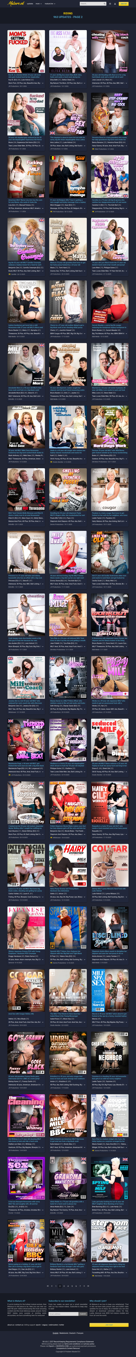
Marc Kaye (26, 518)
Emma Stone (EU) (57, 581)
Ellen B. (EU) (13, 518)
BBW (116, 334)
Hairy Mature (97, 521)
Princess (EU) (13, 581)
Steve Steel (108, 393)
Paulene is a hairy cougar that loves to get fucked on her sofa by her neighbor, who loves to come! (109, 515)
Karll (52, 455)
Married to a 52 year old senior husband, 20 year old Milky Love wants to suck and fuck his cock (108, 390)
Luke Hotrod (25, 80)
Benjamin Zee (13, 268)
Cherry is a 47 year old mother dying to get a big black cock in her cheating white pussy (67, 326)
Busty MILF (12, 271)
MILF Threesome (14, 459)
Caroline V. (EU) (98, 205)
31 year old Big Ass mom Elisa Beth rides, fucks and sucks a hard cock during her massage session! (66, 77)
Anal (110, 146)
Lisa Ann (11, 205)
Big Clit (73, 334)
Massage (53, 208)
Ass (24, 83)
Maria (52, 268)
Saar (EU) (68, 205)
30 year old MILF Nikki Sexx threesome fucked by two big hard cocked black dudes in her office (25, 452)
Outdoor (95, 459)
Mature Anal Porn (15, 521)
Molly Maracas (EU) (41, 518)
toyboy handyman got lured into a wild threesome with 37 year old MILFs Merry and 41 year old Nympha (25, 327)
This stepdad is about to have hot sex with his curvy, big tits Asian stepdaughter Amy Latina (67, 138)
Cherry (52, 330)
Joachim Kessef (65, 330)
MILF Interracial (14, 396)
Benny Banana (97, 142)
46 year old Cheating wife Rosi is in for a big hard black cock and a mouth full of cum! (109, 76)
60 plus (105, 146)
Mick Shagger (55, 205)
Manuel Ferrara (25, 205)
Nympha (34, 330)
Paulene (109, 518)
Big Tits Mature (98, 334)
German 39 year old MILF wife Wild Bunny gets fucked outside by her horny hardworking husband (109, 452)
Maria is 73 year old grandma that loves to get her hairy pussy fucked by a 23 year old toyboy (67, 265)
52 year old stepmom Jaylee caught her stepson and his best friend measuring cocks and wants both (67, 390)
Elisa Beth (54, 80)
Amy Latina (54, 142)
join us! (124, 4)
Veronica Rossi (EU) (114, 142)
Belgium (76, 208)
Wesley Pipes (40, 455)
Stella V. (61, 455)
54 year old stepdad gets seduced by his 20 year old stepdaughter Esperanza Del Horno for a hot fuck (25, 139)
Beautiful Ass (32, 83)
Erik (65, 393)
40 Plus (109, 83)
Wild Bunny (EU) (106, 455)
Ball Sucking (79, 146)
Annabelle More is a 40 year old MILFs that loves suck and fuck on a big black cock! (24, 389)
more (39, 4)
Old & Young (55, 459)
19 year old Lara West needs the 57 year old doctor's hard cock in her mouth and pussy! (109, 264)
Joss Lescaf (96, 80)
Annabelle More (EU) (16, 393)
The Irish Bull (113, 205)
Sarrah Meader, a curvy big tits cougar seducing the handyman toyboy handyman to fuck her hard (109, 327)
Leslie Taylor (97, 518)
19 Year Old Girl (115, 271)
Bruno (10, 142)
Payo (69, 518)
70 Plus (106, 208)
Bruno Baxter (13, 330)
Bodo (94, 455)
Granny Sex (54, 271)
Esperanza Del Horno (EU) (27, 142)
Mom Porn (12, 83)
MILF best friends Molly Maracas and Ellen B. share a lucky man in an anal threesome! (25, 514)
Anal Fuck (116, 146)
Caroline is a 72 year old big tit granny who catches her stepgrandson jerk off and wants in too (109, 202)
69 (72, 208)
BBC (118, 83)
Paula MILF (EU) (56, 518)
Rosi (107, 80)
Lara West (96, 268)
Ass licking (113, 521)
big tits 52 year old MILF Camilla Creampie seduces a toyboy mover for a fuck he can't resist (24, 265)
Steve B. (31, 393)
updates (30, 4)
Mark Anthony (13, 455)
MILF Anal (54, 584)
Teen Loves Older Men (16, 146)
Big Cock (80, 334)
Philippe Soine (109, 268)
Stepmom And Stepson (59, 521)
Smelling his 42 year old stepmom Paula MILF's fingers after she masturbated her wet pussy (67, 515)
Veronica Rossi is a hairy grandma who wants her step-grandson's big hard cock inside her (109, 138)
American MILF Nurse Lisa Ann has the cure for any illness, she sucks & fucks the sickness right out (25, 202)
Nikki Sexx (27, 455)
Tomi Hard (63, 268)
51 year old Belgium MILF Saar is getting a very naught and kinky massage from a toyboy (68, 201)
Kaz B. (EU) (12, 80)
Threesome (12, 334)
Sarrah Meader (111, 330)
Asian (59, 146)
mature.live (50, 4)
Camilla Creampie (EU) (31, 268)
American (18, 208)
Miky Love (96, 393)
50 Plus (35, 146)
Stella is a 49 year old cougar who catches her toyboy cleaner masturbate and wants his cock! (67, 452)
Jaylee (73, 393)
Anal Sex (80, 584)
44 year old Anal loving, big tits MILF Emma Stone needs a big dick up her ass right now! (67, 577)
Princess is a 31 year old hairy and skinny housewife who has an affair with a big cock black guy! (25, 578)
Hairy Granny (97, 146)
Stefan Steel (66, 80)
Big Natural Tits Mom (58, 83)
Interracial (96, 83)
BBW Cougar (55, 334)
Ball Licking (69, 146)
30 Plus (20, 83)
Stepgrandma (97, 208)
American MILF (28, 208)
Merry (24, 330)
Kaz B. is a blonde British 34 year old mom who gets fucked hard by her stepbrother (24, 76)
